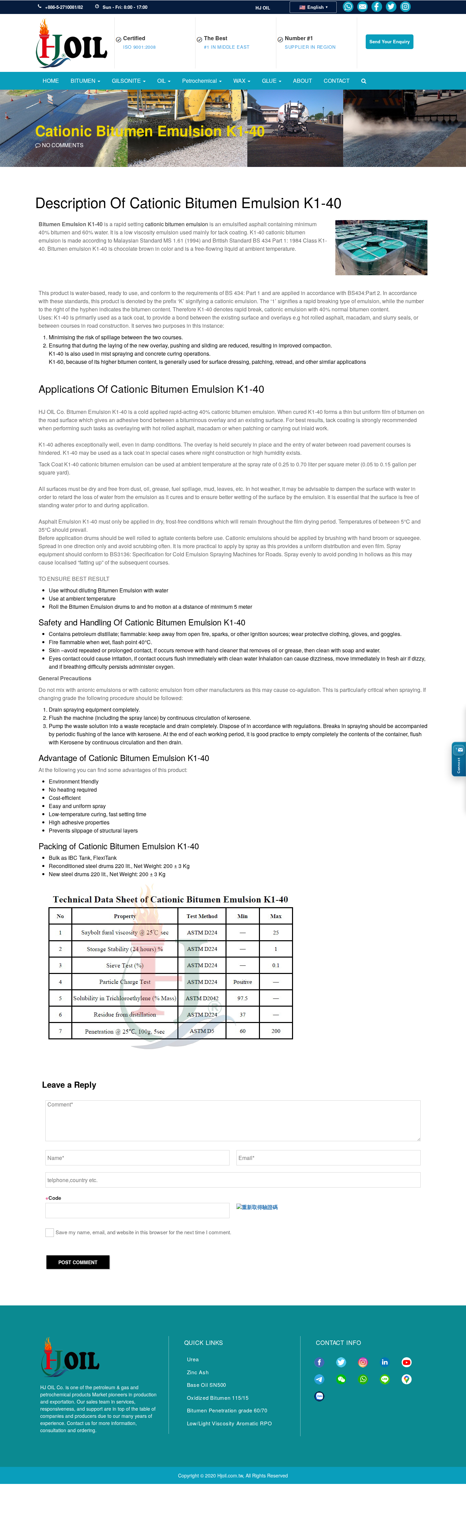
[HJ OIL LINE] (385, 1378)
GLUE (270, 80)
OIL (162, 80)
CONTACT (337, 80)
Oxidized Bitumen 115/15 (218, 1397)
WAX (240, 80)
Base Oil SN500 (207, 1384)
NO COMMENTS (62, 145)
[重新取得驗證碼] (257, 1207)
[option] (233, 128)
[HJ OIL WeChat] (341, 1378)
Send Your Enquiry (389, 41)
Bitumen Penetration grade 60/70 (227, 1410)
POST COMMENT (78, 1262)
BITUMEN (84, 80)
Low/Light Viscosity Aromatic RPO (229, 1423)
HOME (51, 80)
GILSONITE (127, 80)
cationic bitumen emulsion (176, 224)
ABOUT (302, 80)
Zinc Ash (198, 1372)
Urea (193, 1359)
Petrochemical (200, 80)
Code (53, 1197)
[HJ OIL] (70, 1355)
